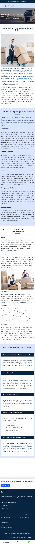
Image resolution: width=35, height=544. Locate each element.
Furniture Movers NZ (5, 517)
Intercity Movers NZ (5, 522)
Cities (7, 16)
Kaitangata (13, 16)
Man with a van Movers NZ (7, 527)
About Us (10, 533)
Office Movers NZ (23, 514)
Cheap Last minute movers (23, 78)
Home (2, 16)
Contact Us (21, 533)
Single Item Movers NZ (24, 517)
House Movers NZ (5, 520)
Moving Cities (22, 519)
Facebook (5, 508)
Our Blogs (17, 533)
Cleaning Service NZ (5, 514)
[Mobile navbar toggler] (32, 5)
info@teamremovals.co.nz (14, 1)
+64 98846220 (24, 1)
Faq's (13, 533)
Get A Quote (6, 542)
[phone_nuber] (17, 542)
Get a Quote (5, 485)
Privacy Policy (27, 533)
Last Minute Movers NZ (6, 525)
